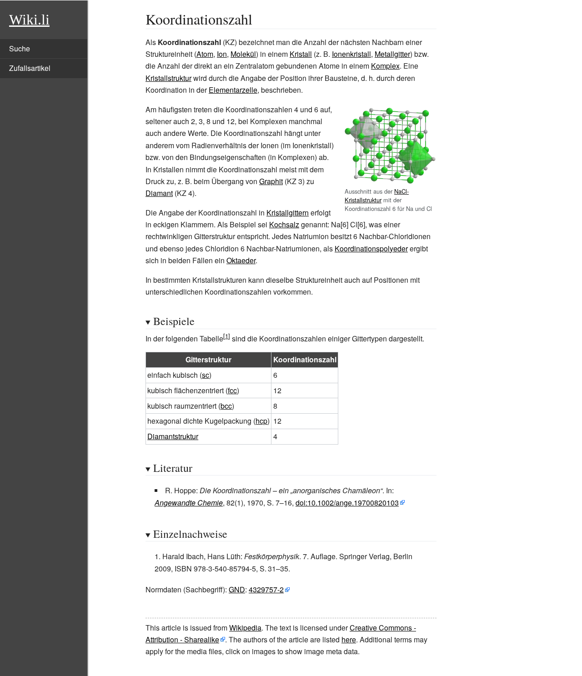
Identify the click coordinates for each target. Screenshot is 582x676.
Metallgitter (392, 54)
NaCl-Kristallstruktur (377, 195)
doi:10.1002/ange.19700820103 (347, 502)
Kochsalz (284, 224)
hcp (261, 421)
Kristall (301, 54)
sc (205, 375)
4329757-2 (266, 589)
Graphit (271, 181)
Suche (19, 48)
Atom (204, 54)
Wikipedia (245, 627)
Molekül (243, 54)
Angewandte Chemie (189, 502)
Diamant (159, 193)
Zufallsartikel (29, 68)
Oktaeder (241, 260)
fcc (232, 390)
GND (237, 589)
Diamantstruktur (172, 436)
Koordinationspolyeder (371, 248)
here (348, 639)
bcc (226, 406)
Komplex (385, 65)
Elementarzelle (233, 90)
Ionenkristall (351, 54)
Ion (222, 54)
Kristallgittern (287, 212)
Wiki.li (29, 19)
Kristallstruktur (168, 78)
